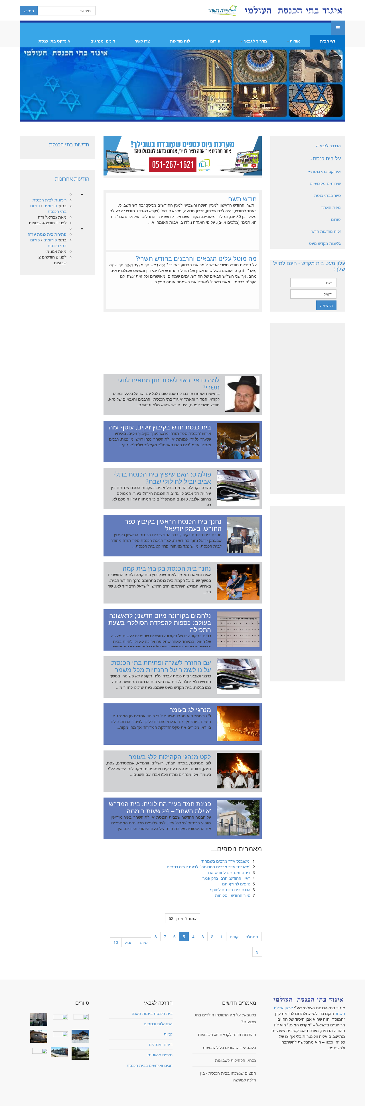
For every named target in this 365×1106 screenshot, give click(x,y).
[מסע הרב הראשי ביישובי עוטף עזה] (78, 1016)
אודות (295, 41)
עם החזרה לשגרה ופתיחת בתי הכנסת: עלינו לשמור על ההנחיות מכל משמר (160, 665)
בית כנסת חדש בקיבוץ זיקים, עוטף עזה (160, 426)
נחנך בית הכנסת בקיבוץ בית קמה (167, 567)
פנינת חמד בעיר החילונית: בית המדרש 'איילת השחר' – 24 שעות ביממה (160, 807)
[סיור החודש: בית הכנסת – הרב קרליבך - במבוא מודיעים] (78, 1053)
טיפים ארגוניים (160, 1054)
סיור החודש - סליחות (232, 895)
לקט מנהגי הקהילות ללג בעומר (170, 756)
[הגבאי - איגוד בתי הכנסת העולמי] (293, 10)
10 (115, 942)
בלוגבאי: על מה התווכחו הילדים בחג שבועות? (225, 1018)
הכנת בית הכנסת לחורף (230, 889)
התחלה (252, 936)
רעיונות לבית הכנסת (49, 200)
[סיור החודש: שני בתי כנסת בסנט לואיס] (37, 1050)
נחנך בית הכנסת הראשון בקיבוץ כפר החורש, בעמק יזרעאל (173, 524)
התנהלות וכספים (158, 1023)
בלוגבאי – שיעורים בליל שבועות (229, 1047)
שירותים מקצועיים (325, 183)
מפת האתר (331, 207)
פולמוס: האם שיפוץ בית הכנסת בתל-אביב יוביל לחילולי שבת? (162, 477)
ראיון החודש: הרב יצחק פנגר (226, 878)
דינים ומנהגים (102, 41)
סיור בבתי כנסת (327, 195)
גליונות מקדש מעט (325, 243)
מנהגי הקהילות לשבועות (235, 1060)
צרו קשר (142, 41)
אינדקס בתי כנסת (54, 41)
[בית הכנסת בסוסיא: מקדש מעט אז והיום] (78, 1036)
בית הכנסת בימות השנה (152, 1013)
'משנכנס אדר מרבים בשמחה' (225, 861)
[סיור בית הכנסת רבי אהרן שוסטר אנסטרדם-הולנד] (37, 1019)
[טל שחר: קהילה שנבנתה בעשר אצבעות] (37, 1036)
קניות (168, 1034)
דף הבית (327, 41)
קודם (234, 936)
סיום (143, 942)
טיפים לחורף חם (236, 884)
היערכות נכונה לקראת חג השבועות (227, 1034)
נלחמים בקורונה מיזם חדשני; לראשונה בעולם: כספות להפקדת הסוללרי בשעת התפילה (159, 621)
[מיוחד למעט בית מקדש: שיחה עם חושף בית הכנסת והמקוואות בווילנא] (58, 1016)
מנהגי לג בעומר (190, 709)
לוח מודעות (180, 41)
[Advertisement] (183, 340)
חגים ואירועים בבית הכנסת (150, 1065)
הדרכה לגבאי (330, 145)
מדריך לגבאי (255, 41)
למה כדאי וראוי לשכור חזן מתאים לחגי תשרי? (169, 383)
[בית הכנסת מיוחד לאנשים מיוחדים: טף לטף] (58, 1033)
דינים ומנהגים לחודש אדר (228, 872)
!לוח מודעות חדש (326, 231)
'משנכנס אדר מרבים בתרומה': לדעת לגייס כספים (208, 866)
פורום (215, 41)
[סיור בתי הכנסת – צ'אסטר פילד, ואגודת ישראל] (58, 1052)
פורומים (50, 205)
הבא (129, 942)
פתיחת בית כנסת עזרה (47, 234)
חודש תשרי (242, 198)
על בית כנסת (327, 158)
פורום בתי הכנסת (48, 208)
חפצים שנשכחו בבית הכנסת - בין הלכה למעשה (228, 1076)
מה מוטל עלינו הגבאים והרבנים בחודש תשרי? (196, 258)
